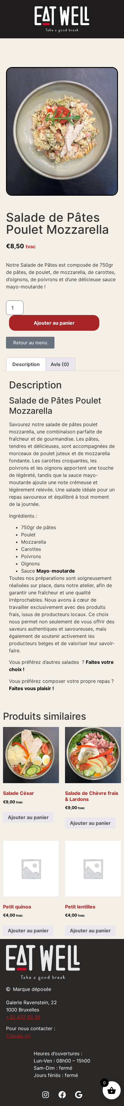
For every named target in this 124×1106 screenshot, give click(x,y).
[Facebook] (62, 1094)
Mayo (42, 571)
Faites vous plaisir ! (31, 688)
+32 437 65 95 (23, 1017)
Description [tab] (26, 364)
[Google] (78, 1094)
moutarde (63, 571)
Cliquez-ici (18, 1036)
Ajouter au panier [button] (28, 817)
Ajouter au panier (54, 323)
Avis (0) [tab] (60, 364)
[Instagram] (45, 1094)
